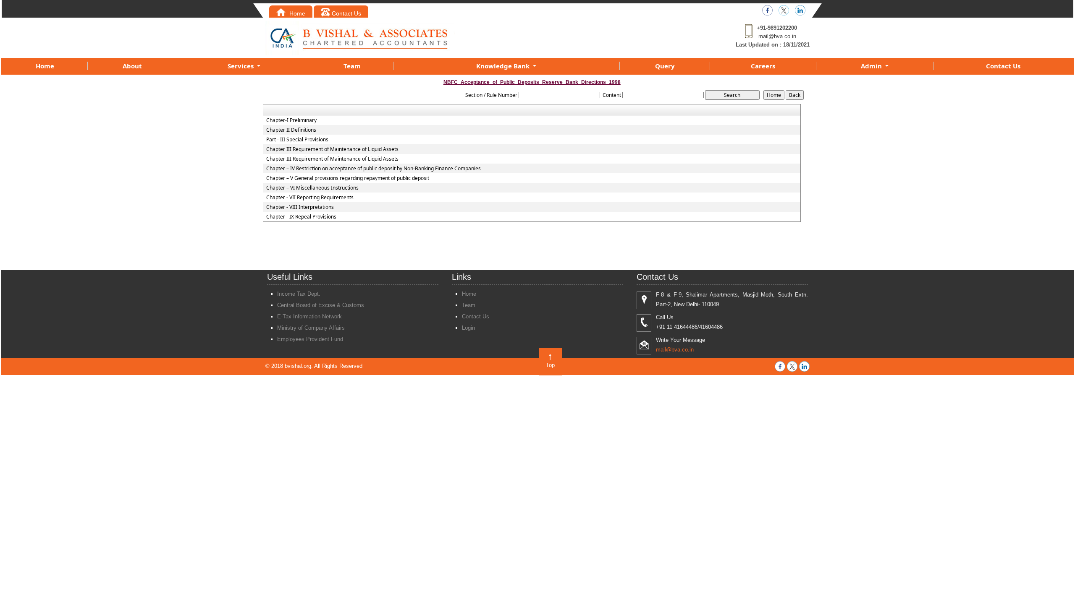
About (132, 66)
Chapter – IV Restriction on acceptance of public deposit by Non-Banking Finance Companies (373, 168)
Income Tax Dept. (298, 294)
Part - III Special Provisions (297, 139)
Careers (763, 66)
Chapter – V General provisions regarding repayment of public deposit (347, 178)
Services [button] (241, 66)
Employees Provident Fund (310, 339)
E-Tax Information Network (309, 316)
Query (665, 66)
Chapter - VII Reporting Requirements (310, 197)
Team (352, 66)
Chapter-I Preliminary (291, 120)
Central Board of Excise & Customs (320, 305)
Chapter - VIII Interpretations (300, 207)
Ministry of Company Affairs (311, 328)
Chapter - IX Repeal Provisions (301, 216)
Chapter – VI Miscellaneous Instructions (312, 188)
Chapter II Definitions (291, 130)
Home (296, 13)
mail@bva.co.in (777, 36)
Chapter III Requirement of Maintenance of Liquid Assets (332, 149)
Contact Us (346, 13)
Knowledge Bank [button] (503, 66)
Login (468, 328)
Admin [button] (872, 66)
